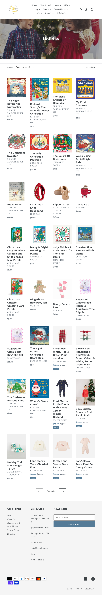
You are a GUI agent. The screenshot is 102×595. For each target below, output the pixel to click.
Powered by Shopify (88, 589)
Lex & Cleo (76, 589)
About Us (11, 519)
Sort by (10, 67)
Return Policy (13, 530)
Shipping (11, 534)
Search (10, 515)
